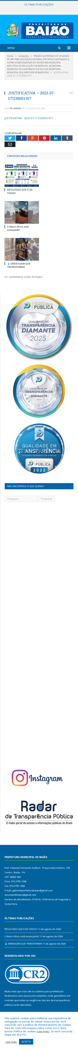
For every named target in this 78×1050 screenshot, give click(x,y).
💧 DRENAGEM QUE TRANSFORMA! (18, 265)
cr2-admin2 (15, 108)
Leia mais (43, 1031)
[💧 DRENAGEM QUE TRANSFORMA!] (22, 249)
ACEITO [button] (26, 1041)
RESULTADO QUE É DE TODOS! (21, 929)
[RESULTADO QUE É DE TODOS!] (22, 175)
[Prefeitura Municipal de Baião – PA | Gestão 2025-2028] (39, 29)
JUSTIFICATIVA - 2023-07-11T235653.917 (29, 118)
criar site (26, 991)
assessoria (29, 995)
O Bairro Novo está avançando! (38, 8)
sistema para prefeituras (49, 991)
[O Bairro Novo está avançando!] (22, 212)
